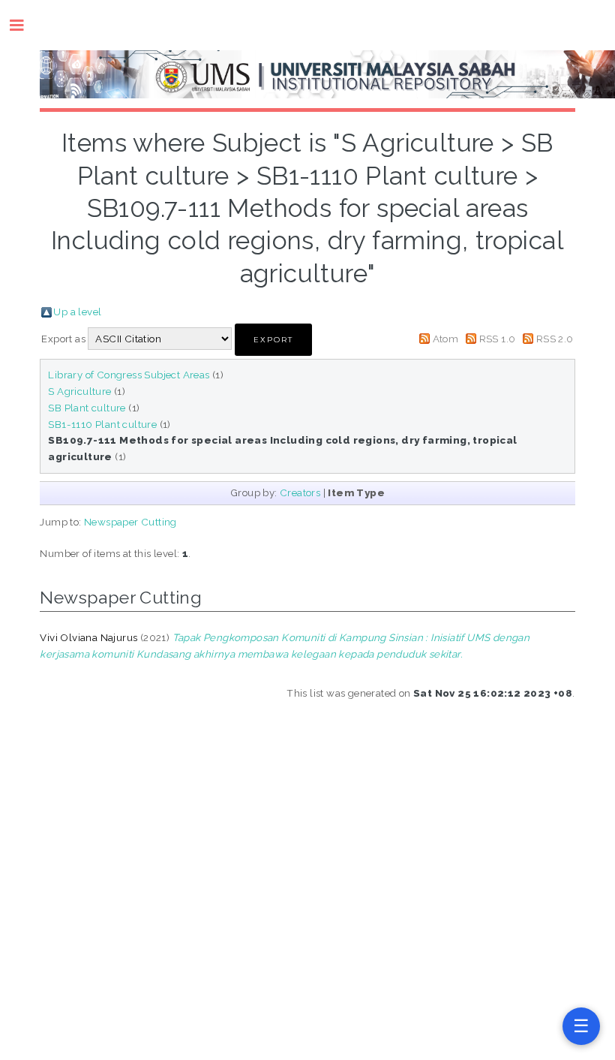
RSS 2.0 (555, 339)
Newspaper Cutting (130, 522)
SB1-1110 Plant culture (102, 424)
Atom (446, 339)
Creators (300, 492)
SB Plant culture (86, 408)
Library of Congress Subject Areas (128, 375)
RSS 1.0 (497, 339)
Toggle (24, 25)
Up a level (77, 312)
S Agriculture (79, 391)
